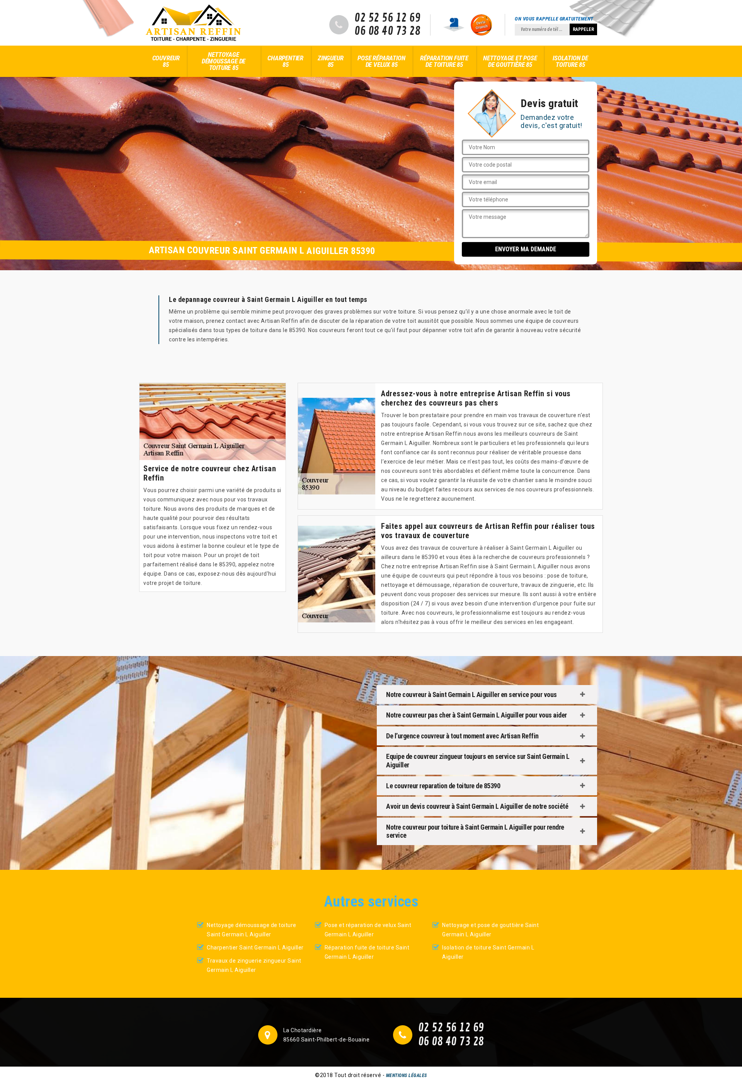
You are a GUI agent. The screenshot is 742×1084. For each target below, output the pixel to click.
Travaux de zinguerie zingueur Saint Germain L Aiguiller (254, 965)
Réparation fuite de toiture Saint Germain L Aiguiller (367, 952)
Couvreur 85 (166, 61)
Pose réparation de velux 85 (381, 61)
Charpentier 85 (285, 61)
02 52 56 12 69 (387, 18)
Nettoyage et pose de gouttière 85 (510, 61)
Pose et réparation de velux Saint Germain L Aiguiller (368, 929)
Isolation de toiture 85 (570, 61)
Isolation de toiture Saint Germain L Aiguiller (488, 952)
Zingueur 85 (330, 61)
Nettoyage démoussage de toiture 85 (223, 61)
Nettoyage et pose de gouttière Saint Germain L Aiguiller (490, 929)
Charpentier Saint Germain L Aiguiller (255, 947)
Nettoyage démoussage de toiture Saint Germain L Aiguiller (251, 929)
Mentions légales (406, 1075)
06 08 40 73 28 (387, 31)
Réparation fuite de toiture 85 (444, 61)
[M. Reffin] (193, 23)
